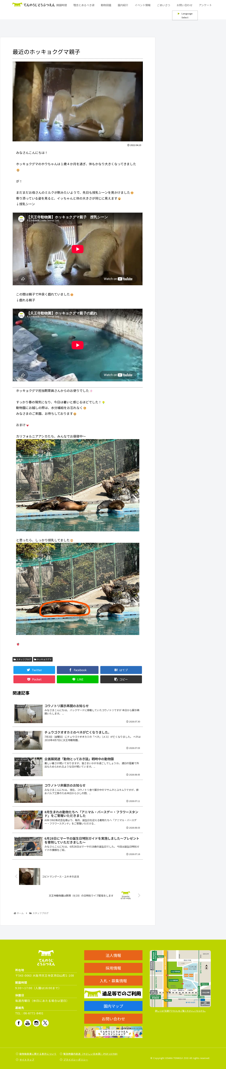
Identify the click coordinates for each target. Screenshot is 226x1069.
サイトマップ (26, 1059)
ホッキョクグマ (44, 659)
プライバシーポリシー (75, 1059)
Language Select (185, 15)
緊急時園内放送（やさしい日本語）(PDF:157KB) (90, 1053)
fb (18, 1023)
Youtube (27, 1023)
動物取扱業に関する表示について (37, 1053)
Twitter (45, 1023)
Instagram (36, 1023)
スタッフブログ (23, 659)
